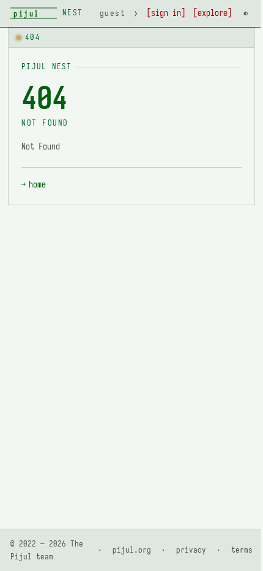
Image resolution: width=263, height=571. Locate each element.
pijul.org (132, 550)
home (37, 185)
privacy (191, 550)
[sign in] (166, 13)
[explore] (212, 13)
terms (242, 550)
